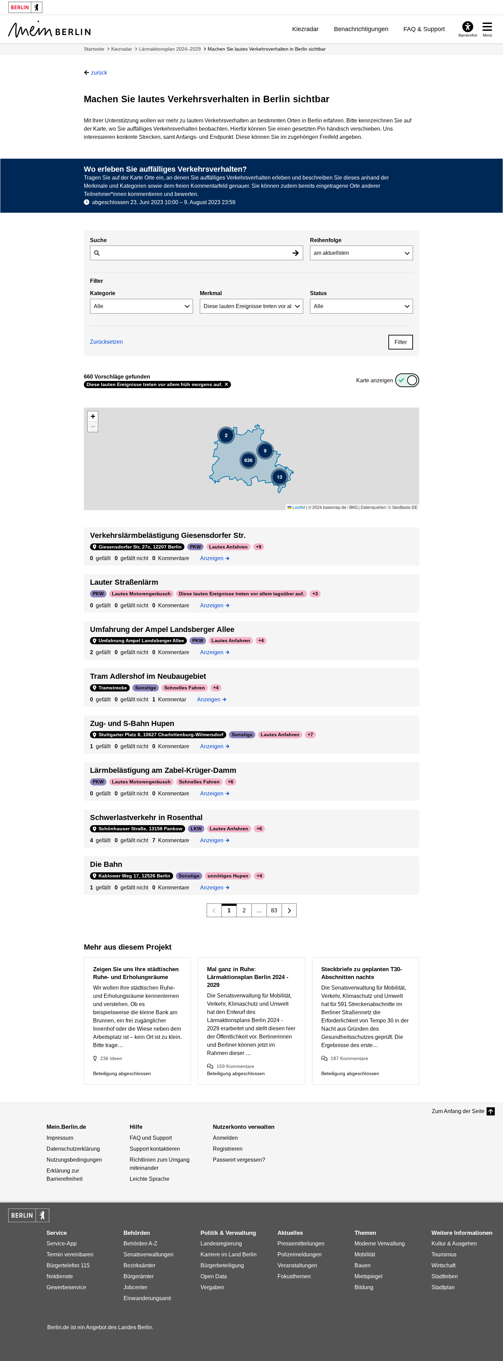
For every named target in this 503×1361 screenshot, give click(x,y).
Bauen (362, 1265)
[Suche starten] (295, 253)
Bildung (363, 1287)
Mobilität (364, 1254)
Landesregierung (221, 1243)
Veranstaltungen (297, 1265)
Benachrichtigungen (361, 29)
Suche (98, 240)
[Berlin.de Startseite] (28, 1215)
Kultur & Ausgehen (454, 1243)
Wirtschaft (443, 1265)
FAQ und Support (151, 1138)
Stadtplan (443, 1287)
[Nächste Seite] (289, 910)
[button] (226, 435)
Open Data (214, 1276)
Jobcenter (135, 1287)
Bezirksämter (139, 1265)
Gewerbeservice (66, 1287)
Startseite (94, 49)
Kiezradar (305, 29)
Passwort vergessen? (239, 1160)
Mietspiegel (368, 1276)
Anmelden (225, 1138)
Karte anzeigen (374, 380)
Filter (401, 342)
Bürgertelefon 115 (68, 1265)
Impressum (60, 1138)
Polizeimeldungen (300, 1254)
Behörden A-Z (140, 1243)
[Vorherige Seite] (214, 910)
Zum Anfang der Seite (458, 1111)
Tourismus (443, 1254)
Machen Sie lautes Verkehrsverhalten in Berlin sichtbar (267, 49)
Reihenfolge (325, 240)
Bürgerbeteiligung (222, 1265)
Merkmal (211, 293)
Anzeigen (214, 557)
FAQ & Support (424, 29)
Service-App (62, 1243)
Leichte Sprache (149, 1179)
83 (274, 910)
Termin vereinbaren (70, 1254)
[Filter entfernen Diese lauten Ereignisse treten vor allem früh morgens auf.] (226, 384)
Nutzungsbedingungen (74, 1160)
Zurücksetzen (106, 342)
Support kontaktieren (155, 1149)
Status (318, 293)
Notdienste (60, 1276)
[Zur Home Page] (49, 29)
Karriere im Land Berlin (229, 1254)
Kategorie (102, 293)
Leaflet (298, 507)
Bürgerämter (139, 1276)
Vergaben (212, 1287)
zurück (99, 73)
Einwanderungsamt (147, 1298)
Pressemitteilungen (301, 1243)
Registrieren (228, 1149)
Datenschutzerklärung (73, 1149)
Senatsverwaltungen (148, 1254)
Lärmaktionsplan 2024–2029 (170, 49)
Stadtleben (444, 1276)
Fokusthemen (294, 1276)
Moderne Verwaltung (379, 1243)
